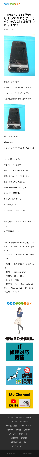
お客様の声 (27, 430)
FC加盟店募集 (14, 438)
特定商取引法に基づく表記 (18, 442)
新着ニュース (20, 417)
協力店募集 (24, 438)
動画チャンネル (23, 434)
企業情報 (18, 430)
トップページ (9, 417)
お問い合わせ (13, 434)
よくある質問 (13, 421)
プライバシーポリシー (18, 446)
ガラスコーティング (25, 426)
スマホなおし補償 (11, 426)
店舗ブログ (10, 430)
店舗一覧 (29, 417)
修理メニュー (24, 421)
